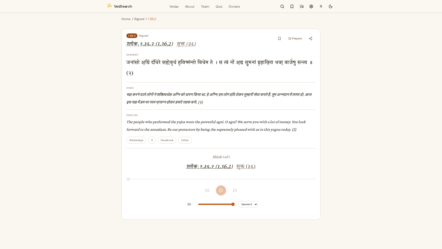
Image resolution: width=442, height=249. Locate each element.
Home (126, 19)
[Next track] (235, 190)
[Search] (282, 6)
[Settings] (311, 6)
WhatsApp (136, 140)
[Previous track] (207, 190)
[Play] (221, 190)
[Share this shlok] (310, 38)
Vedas (174, 6)
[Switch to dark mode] (330, 6)
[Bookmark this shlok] (279, 38)
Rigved (139, 19)
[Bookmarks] (292, 6)
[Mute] (189, 204)
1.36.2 (132, 36)
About (190, 6)
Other (185, 140)
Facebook (167, 140)
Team (205, 6)
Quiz (219, 6)
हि (321, 6)
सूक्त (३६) (186, 44)
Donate (234, 6)
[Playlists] (301, 6)
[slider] (221, 179)
